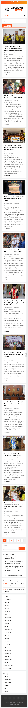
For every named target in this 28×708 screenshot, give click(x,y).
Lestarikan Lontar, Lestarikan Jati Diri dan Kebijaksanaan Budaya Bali (13, 404)
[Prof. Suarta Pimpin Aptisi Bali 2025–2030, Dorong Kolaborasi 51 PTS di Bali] (14, 291)
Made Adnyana (8, 52)
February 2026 (8, 617)
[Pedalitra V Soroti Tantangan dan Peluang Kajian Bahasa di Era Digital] (14, 187)
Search (5, 545)
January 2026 (8, 620)
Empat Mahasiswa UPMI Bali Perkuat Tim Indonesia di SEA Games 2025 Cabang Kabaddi (13, 48)
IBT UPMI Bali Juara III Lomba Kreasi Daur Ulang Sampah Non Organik (13, 354)
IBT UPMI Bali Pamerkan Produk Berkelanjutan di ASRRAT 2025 (13, 97)
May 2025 (7, 641)
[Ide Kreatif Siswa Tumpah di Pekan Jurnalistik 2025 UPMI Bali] (14, 240)
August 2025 (8, 632)
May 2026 (7, 608)
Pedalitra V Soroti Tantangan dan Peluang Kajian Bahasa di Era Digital (14, 199)
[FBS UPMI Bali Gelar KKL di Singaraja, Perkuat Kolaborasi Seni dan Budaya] (14, 135)
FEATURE (7, 685)
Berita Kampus (7, 42)
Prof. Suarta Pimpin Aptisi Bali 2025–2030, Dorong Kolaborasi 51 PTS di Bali (14, 303)
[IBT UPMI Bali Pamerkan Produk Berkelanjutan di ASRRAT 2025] (14, 86)
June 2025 (7, 638)
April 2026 (7, 611)
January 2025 (8, 653)
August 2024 (8, 668)
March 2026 (7, 614)
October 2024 (8, 662)
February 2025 (8, 650)
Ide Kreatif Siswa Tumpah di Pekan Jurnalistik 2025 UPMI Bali (13, 251)
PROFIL (6, 691)
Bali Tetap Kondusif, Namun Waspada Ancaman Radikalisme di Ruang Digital (13, 574)
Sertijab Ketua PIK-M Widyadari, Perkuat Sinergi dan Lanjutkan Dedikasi (14, 567)
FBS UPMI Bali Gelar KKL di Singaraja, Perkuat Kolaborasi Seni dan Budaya (13, 147)
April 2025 (7, 644)
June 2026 (7, 605)
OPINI (6, 688)
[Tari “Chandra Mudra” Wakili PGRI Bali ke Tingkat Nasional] (14, 443)
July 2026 (7, 602)
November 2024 (8, 659)
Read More (6, 74)
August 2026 (8, 599)
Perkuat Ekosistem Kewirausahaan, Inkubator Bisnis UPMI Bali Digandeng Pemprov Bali (13, 506)
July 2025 (7, 635)
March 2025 (7, 647)
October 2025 (8, 626)
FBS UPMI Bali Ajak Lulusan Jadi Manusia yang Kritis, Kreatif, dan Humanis (14, 562)
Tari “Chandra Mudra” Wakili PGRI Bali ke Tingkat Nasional (13, 454)
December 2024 (8, 656)
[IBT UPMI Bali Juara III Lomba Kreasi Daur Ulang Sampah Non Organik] (14, 342)
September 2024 (8, 665)
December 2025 (8, 623)
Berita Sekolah (8, 682)
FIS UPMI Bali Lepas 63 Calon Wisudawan (14, 571)
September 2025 (8, 629)
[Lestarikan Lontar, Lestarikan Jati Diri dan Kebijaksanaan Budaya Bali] (14, 392)
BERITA (5, 92)
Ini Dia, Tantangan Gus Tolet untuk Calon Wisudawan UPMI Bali (14, 557)
